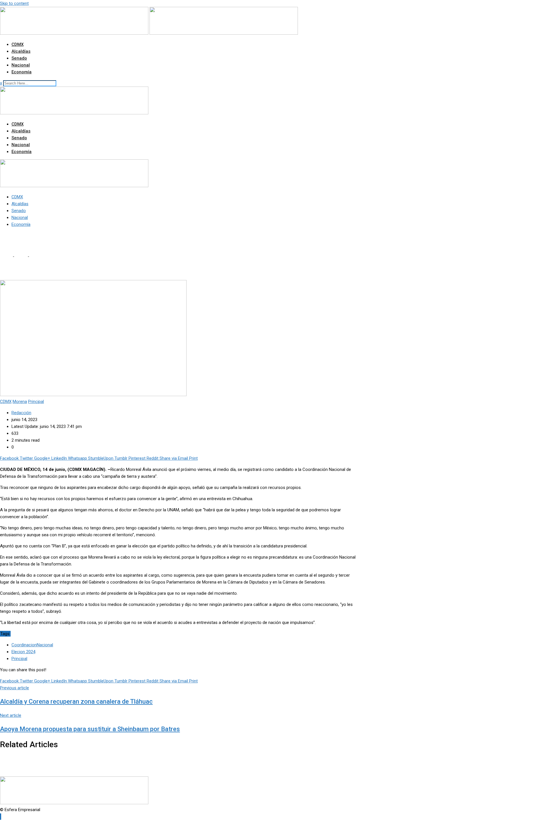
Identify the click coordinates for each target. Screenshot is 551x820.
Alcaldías (20, 51)
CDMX (17, 44)
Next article (10, 715)
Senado (19, 58)
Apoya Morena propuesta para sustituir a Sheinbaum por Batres (90, 729)
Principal (19, 658)
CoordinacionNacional (32, 644)
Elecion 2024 (23, 651)
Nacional (20, 65)
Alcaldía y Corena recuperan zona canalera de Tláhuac (76, 701)
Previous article (14, 687)
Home (5, 256)
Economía (21, 72)
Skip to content (14, 3)
